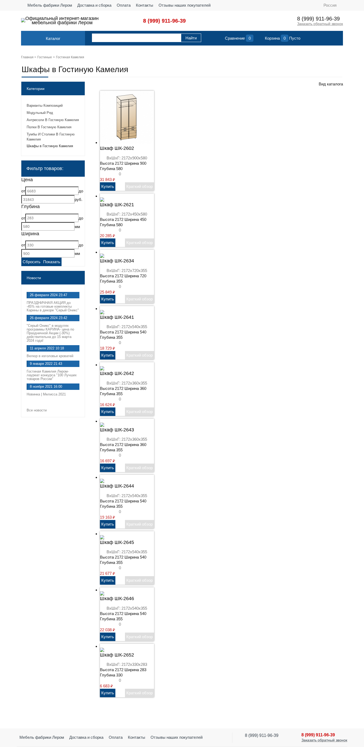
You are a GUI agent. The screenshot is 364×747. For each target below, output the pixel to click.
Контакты (144, 5)
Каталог (53, 38)
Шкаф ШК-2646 (117, 598)
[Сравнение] (219, 39)
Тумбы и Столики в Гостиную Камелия (51, 136)
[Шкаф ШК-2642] (102, 364)
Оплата (124, 5)
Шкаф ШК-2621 (117, 204)
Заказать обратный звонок (320, 24)
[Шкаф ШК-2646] (102, 590)
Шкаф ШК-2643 (117, 429)
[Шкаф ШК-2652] (102, 646)
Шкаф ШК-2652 (117, 655)
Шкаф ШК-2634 (117, 260)
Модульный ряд (40, 113)
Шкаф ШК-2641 (117, 317)
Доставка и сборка (94, 5)
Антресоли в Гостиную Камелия (53, 120)
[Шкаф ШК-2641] (102, 308)
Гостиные (44, 57)
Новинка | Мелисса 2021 (46, 394)
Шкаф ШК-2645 (117, 542)
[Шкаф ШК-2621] (102, 196)
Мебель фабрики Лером (49, 5)
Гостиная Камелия (70, 57)
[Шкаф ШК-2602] (126, 142)
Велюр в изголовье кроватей (50, 356)
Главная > (28, 57)
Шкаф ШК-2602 (117, 148)
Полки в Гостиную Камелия (49, 127)
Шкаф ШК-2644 (117, 486)
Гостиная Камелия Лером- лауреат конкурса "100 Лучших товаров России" (52, 375)
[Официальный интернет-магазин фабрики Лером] (23, 20)
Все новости (37, 410)
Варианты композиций (45, 106)
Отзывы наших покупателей (185, 5)
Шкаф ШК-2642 (117, 373)
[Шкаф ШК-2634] (102, 252)
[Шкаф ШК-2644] (102, 477)
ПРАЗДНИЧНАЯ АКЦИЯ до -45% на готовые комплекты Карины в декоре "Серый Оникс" (53, 306)
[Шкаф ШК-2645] (102, 533)
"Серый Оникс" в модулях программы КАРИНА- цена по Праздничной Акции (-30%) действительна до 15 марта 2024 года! (50, 333)
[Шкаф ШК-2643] (102, 421)
